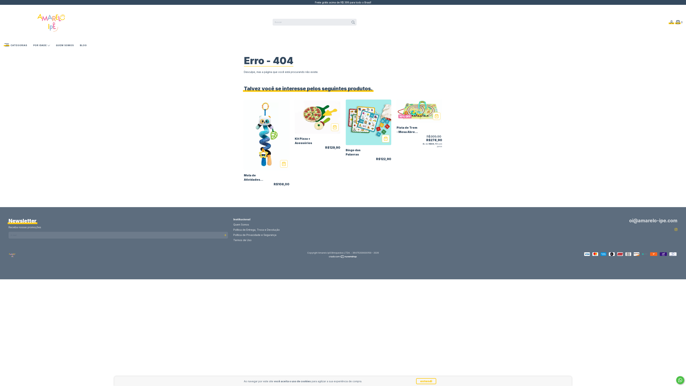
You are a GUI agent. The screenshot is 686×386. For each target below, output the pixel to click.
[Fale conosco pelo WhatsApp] (680, 380)
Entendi (426, 381)
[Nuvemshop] (343, 257)
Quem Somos (65, 45)
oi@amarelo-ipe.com (653, 220)
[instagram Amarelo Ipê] (676, 229)
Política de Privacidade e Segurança (254, 234)
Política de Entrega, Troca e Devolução (256, 229)
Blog (83, 45)
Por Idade (40, 45)
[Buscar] (353, 22)
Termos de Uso (242, 240)
